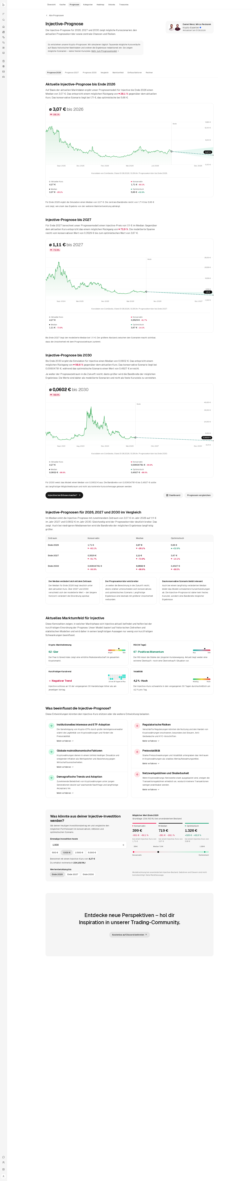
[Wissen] (3, 53)
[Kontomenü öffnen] (3, 1176)
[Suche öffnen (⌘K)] (3, 19)
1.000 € (67, 852)
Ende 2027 (72, 874)
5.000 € (92, 852)
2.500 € (79, 852)
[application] (129, 144)
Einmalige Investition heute (64, 839)
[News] (3, 32)
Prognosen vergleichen (199, 495)
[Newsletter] (3, 71)
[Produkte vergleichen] (3, 14)
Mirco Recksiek (203, 24)
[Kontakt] (3, 1157)
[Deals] (3, 66)
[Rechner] (3, 61)
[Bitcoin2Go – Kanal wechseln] (3, 4)
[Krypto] (3, 37)
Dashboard (174, 495)
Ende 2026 (57, 874)
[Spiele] (3, 77)
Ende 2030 (88, 874)
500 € (55, 852)
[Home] (3, 26)
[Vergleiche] (3, 42)
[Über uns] (3, 1162)
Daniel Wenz (189, 24)
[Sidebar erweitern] (3, 1169)
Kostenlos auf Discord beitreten (128, 935)
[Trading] (3, 47)
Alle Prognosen (56, 15)
